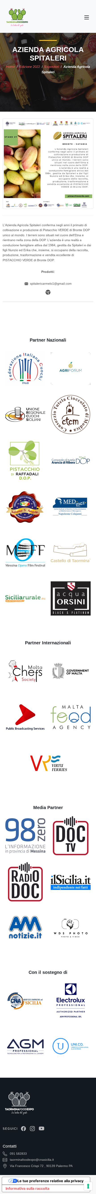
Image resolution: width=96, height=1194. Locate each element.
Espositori (52, 67)
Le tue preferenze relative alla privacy (50, 1181)
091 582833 (18, 1153)
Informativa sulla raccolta (27, 1188)
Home (10, 67)
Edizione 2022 (30, 67)
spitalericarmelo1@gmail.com (51, 283)
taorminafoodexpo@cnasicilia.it (31, 1159)
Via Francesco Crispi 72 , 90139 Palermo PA (41, 1166)
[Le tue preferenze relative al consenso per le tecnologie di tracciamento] (88, 1186)
